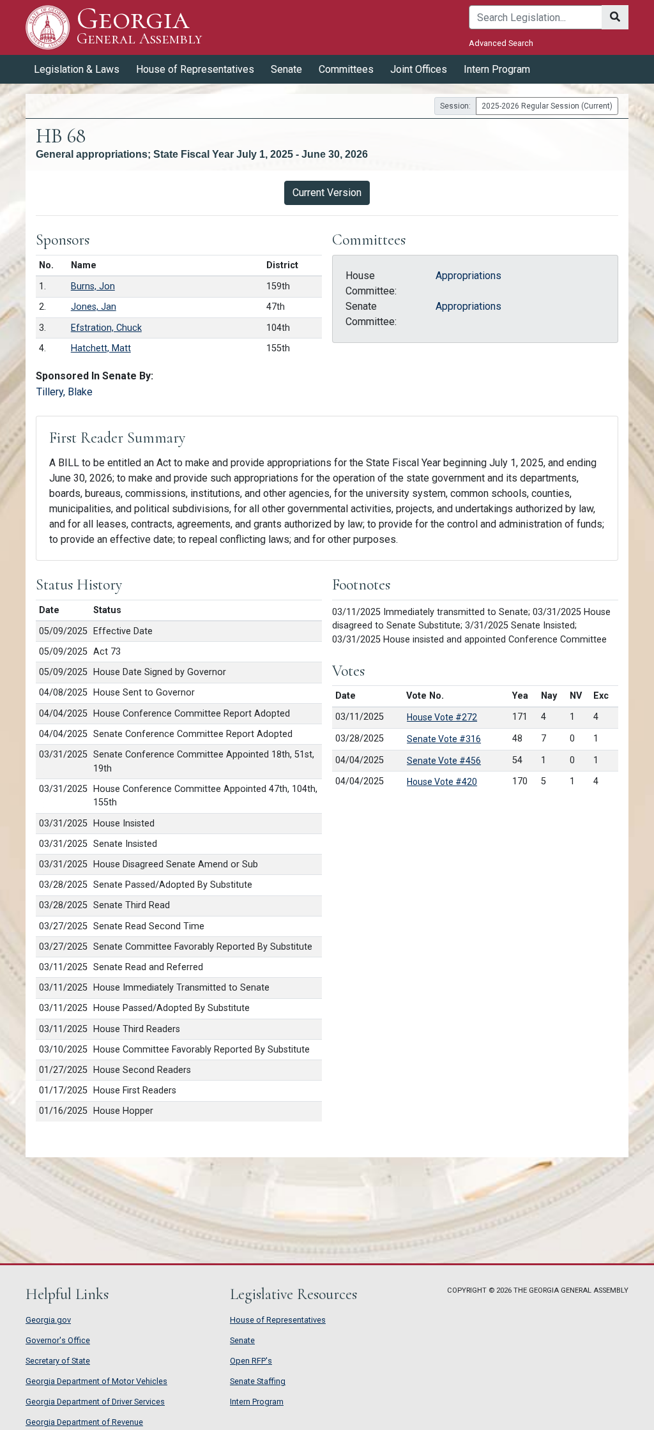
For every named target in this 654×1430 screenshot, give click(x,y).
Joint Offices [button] (418, 69)
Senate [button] (286, 69)
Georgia (139, 26)
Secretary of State (58, 1360)
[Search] (615, 17)
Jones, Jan (93, 306)
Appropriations (468, 276)
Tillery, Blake (64, 392)
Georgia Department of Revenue (84, 1422)
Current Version (327, 192)
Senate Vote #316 (444, 739)
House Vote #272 (442, 717)
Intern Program (497, 69)
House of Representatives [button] (195, 69)
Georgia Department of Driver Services (95, 1401)
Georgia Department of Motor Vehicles (96, 1381)
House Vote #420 (442, 782)
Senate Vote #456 (444, 761)
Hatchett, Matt (101, 348)
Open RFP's (251, 1360)
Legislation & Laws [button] (76, 69)
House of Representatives (278, 1320)
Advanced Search (501, 43)
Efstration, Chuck (106, 328)
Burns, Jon (93, 286)
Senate (242, 1340)
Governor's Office (58, 1340)
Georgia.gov (48, 1320)
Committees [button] (346, 69)
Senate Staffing (257, 1381)
